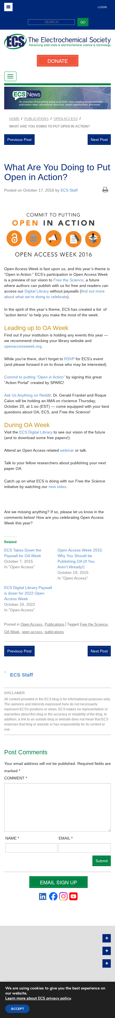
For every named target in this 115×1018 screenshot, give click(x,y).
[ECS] (57, 43)
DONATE (57, 60)
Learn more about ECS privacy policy (38, 998)
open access (32, 632)
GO (82, 22)
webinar (67, 450)
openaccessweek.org (23, 346)
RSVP (69, 359)
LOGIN (102, 7)
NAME (12, 838)
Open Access (31, 624)
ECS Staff (69, 190)
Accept (17, 1009)
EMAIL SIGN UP (58, 882)
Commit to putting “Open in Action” (34, 377)
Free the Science (68, 280)
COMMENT (15, 778)
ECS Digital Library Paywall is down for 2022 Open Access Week (28, 593)
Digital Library (37, 291)
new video (57, 486)
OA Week (12, 632)
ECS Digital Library (35, 432)
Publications (54, 624)
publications (54, 632)
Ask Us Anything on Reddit (27, 395)
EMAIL (66, 838)
